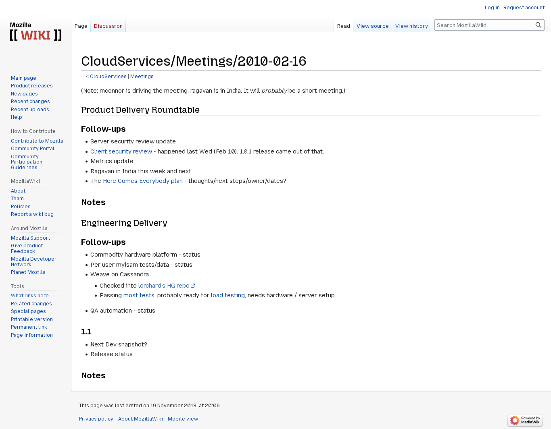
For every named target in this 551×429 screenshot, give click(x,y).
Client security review (121, 151)
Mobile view (183, 419)
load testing (228, 295)
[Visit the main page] (35, 32)
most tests (138, 295)
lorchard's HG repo (164, 285)
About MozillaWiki (140, 419)
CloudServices (108, 76)
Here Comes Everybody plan (143, 180)
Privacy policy (96, 419)
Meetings (142, 76)
